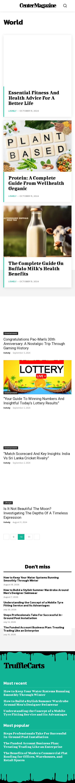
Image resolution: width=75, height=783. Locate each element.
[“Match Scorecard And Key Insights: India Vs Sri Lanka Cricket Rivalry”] (37, 432)
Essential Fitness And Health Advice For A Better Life (33, 98)
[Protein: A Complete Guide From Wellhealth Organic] (37, 146)
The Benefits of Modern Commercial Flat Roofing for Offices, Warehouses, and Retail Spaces (35, 756)
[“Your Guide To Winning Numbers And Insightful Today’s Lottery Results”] (37, 377)
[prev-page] (6, 537)
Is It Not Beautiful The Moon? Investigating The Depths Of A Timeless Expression (35, 513)
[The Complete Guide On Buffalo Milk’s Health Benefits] (37, 231)
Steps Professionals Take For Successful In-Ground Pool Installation (33, 616)
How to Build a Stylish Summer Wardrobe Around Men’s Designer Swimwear (36, 591)
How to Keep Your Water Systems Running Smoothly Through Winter (31, 579)
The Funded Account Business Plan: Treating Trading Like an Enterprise (33, 629)
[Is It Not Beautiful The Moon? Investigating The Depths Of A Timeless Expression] (37, 487)
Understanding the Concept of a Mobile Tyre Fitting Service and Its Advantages (33, 604)
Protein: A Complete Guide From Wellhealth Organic (36, 183)
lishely (12, 110)
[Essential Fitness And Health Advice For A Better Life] (37, 60)
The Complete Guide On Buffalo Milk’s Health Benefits (35, 268)
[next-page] (37, 537)
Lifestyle (8, 502)
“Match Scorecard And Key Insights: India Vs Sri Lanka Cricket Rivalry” (36, 456)
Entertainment (11, 333)
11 (29, 536)
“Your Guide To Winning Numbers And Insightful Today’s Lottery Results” (33, 401)
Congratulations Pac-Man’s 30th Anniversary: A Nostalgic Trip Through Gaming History (34, 343)
